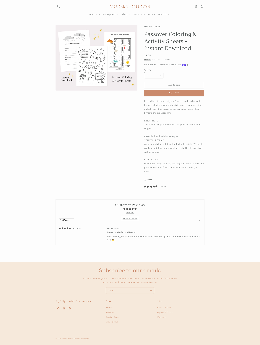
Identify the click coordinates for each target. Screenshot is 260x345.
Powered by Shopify (81, 339)
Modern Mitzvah (68, 339)
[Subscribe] (151, 290)
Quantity (147, 70)
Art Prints (110, 312)
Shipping (147, 60)
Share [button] (149, 180)
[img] (65, 228)
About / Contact (164, 307)
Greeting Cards (112, 317)
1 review (130, 212)
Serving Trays (112, 322)
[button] (58, 6)
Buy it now (174, 93)
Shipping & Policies (165, 312)
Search (109, 307)
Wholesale (161, 317)
